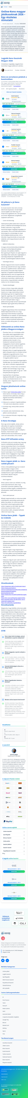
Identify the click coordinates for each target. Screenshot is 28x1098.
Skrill (4, 1011)
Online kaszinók (7, 831)
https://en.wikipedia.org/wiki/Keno (11, 603)
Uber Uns (3, 1079)
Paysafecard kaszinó (8, 982)
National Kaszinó (7, 1057)
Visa (4, 1034)
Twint (4, 1003)
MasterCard (6, 1025)
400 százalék (6, 988)
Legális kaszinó (7, 974)
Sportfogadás (6, 834)
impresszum (4, 1077)
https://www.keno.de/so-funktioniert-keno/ (13, 586)
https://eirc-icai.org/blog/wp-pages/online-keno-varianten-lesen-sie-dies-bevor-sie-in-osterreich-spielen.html (13, 599)
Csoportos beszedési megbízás (11, 1017)
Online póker (6, 841)
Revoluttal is (21, 88)
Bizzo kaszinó (6, 1048)
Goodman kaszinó (7, 1043)
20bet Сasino (6, 1045)
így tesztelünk (17, 86)
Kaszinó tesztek (7, 847)
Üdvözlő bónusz (7, 985)
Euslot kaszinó (6, 1051)
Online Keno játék (16, 392)
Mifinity (5, 1028)
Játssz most (14, 106)
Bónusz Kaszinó (7, 838)
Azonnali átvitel (7, 1014)
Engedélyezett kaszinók (9, 851)
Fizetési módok (15, 109)
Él (3, 997)
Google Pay (6, 1019)
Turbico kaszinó (7, 1054)
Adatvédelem (4, 1074)
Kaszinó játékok (7, 844)
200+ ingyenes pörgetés (11, 88)
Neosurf (5, 1005)
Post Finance (6, 1000)
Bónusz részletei (6, 109)
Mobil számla (6, 1008)
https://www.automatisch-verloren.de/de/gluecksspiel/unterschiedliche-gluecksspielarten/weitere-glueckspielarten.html (14, 590)
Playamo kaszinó (7, 1062)
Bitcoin (4, 1022)
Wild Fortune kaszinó (8, 980)
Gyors (4, 1031)
